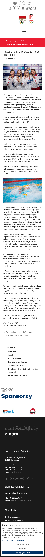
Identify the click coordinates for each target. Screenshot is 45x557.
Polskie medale (14, 358)
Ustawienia (23, 548)
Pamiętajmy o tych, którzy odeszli (20, 332)
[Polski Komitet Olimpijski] (26, 19)
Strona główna (10, 41)
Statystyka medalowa (17, 362)
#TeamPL (20, 41)
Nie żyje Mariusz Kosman (17, 336)
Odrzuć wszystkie (22, 544)
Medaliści (12, 355)
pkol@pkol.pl (15, 472)
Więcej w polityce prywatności (13, 540)
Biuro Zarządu (14, 517)
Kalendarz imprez (16, 366)
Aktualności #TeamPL (17, 376)
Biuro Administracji (16, 520)
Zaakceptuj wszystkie (22, 553)
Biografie (12, 351)
